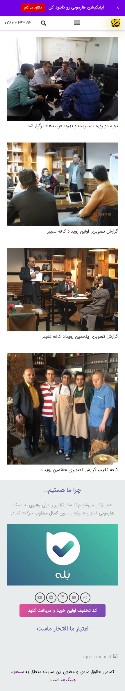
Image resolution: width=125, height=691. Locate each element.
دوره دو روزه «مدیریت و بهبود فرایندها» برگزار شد (72, 125)
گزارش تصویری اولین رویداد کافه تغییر (82, 231)
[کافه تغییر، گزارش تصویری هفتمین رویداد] (62, 357)
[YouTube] (40, 597)
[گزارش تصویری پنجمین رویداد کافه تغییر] (62, 252)
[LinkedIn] (63, 597)
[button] (77, 23)
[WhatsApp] (85, 597)
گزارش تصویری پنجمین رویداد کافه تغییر (80, 336)
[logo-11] (115, 23)
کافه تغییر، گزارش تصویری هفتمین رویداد (79, 469)
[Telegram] (51, 597)
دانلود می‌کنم (33, 7)
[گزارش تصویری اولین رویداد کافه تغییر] (62, 146)
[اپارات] (74, 597)
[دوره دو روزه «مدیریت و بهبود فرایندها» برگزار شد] (62, 41)
